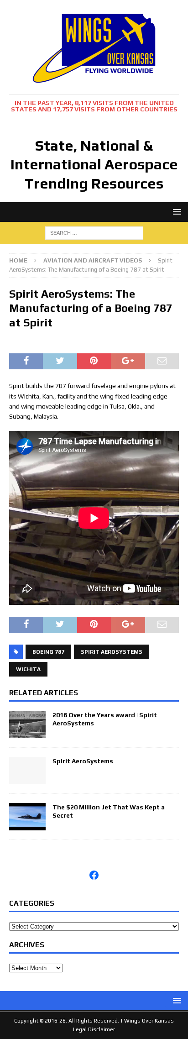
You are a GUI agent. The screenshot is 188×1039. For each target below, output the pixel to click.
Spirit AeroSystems (111, 652)
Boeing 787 (48, 652)
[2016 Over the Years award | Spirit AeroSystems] (27, 732)
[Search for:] (94, 232)
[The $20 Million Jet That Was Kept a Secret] (27, 825)
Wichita (28, 669)
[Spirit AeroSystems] (27, 778)
